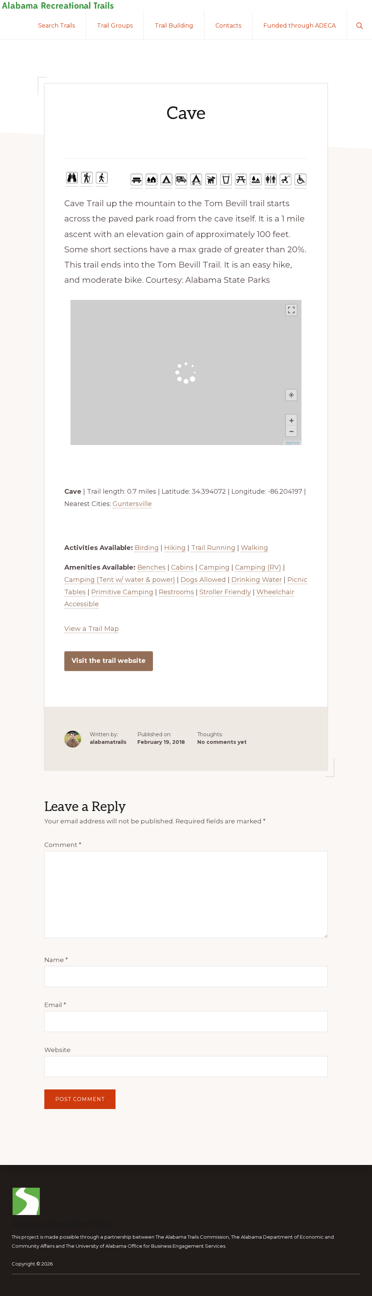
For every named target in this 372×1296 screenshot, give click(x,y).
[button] (359, 25)
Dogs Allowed (203, 580)
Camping (214, 567)
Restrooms (176, 592)
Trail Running (213, 548)
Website (57, 1049)
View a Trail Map (91, 629)
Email (55, 1004)
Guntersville (132, 504)
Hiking (175, 548)
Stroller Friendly (225, 592)
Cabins (182, 567)
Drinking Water (256, 580)
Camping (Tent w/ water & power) (119, 580)
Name (56, 959)
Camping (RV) (258, 567)
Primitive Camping (122, 592)
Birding (147, 548)
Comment (62, 844)
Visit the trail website (109, 661)
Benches (151, 567)
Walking (254, 548)
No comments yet (222, 742)
